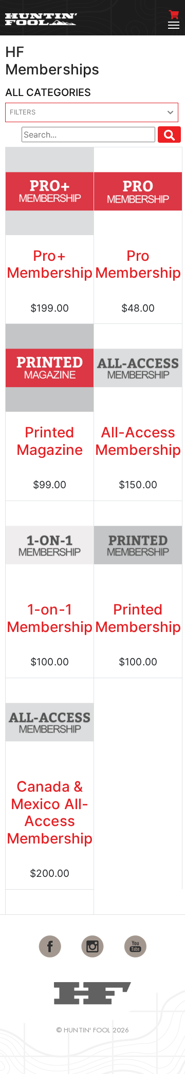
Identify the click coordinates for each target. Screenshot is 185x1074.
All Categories (48, 92)
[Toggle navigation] (174, 25)
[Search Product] (169, 134)
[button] (92, 112)
